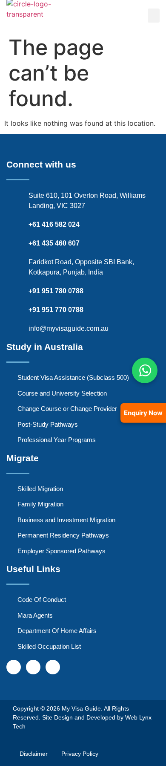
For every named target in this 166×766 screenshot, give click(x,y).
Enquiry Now (143, 412)
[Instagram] (33, 667)
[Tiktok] (53, 667)
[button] (154, 16)
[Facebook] (13, 667)
